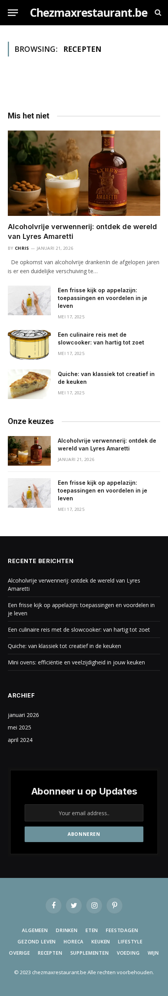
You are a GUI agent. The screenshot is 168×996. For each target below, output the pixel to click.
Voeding (128, 953)
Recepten (50, 953)
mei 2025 (19, 727)
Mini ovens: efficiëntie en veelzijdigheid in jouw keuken (76, 662)
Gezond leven (37, 941)
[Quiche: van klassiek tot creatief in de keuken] (29, 384)
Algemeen (35, 930)
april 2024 (20, 739)
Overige (19, 953)
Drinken (67, 930)
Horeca (74, 941)
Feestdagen (122, 930)
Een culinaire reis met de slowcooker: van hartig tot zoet (79, 629)
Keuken (100, 941)
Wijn (153, 953)
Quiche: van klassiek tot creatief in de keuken (64, 646)
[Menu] (13, 12)
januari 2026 (23, 715)
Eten (92, 930)
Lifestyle (130, 941)
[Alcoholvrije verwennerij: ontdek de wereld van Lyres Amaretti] (84, 173)
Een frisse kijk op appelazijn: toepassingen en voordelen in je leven (102, 298)
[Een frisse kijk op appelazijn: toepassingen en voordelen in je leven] (29, 300)
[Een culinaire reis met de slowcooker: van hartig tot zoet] (29, 345)
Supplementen (89, 953)
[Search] (157, 12)
